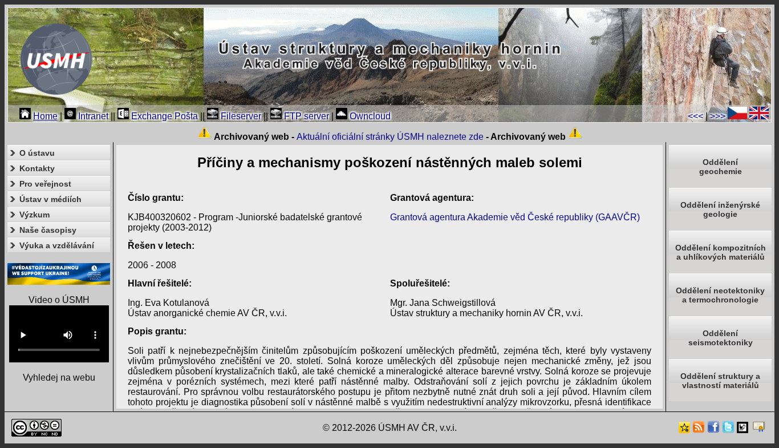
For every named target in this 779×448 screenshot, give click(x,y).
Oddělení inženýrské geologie (720, 209)
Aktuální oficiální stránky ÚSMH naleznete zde (390, 137)
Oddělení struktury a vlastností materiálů (720, 381)
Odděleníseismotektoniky (720, 338)
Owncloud (369, 116)
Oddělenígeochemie (720, 167)
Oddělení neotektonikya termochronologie (720, 295)
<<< (695, 116)
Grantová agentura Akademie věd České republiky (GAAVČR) (515, 217)
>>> (717, 116)
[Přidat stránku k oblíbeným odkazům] (684, 430)
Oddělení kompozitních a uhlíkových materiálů (720, 252)
